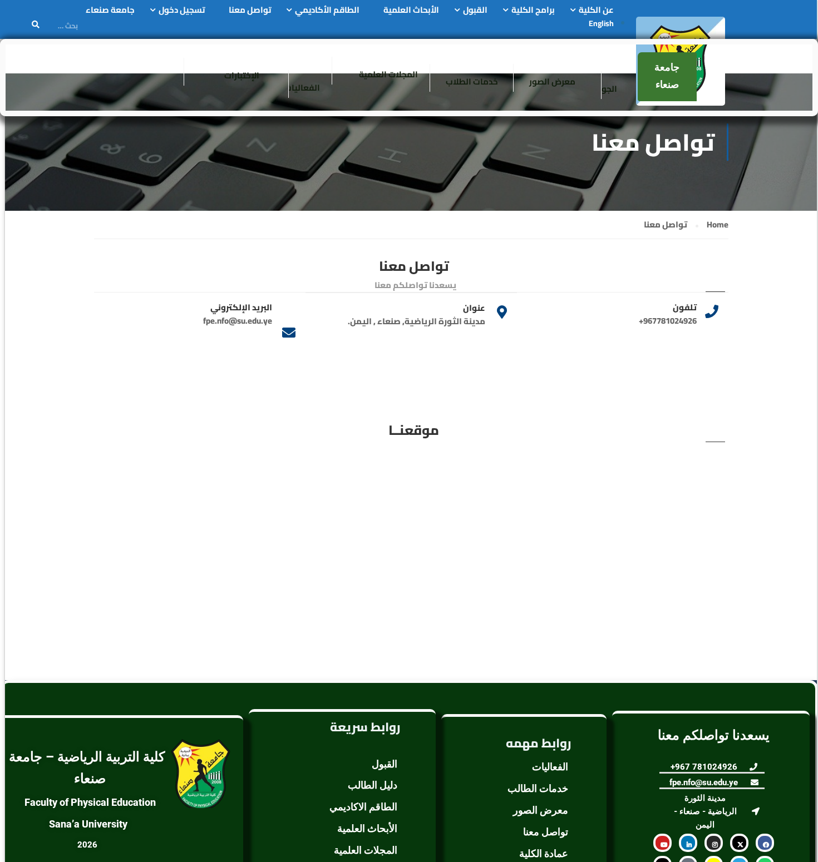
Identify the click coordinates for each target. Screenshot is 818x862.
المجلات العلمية (388, 74)
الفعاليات (302, 88)
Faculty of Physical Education (90, 802)
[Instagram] (713, 843)
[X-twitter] (739, 843)
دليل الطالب (372, 785)
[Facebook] (765, 843)
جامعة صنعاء (110, 10)
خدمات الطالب (537, 788)
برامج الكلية (533, 10)
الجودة (605, 89)
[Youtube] (662, 843)
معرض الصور (552, 81)
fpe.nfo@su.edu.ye (237, 321)
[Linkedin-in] (688, 843)
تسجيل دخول (182, 10)
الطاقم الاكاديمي (363, 807)
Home (717, 224)
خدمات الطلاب (472, 81)
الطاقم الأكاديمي (327, 10)
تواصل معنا (250, 10)
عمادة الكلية (543, 853)
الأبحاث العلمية (411, 10)
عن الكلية (596, 10)
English (601, 23)
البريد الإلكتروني (241, 307)
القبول (475, 10)
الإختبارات (241, 75)
